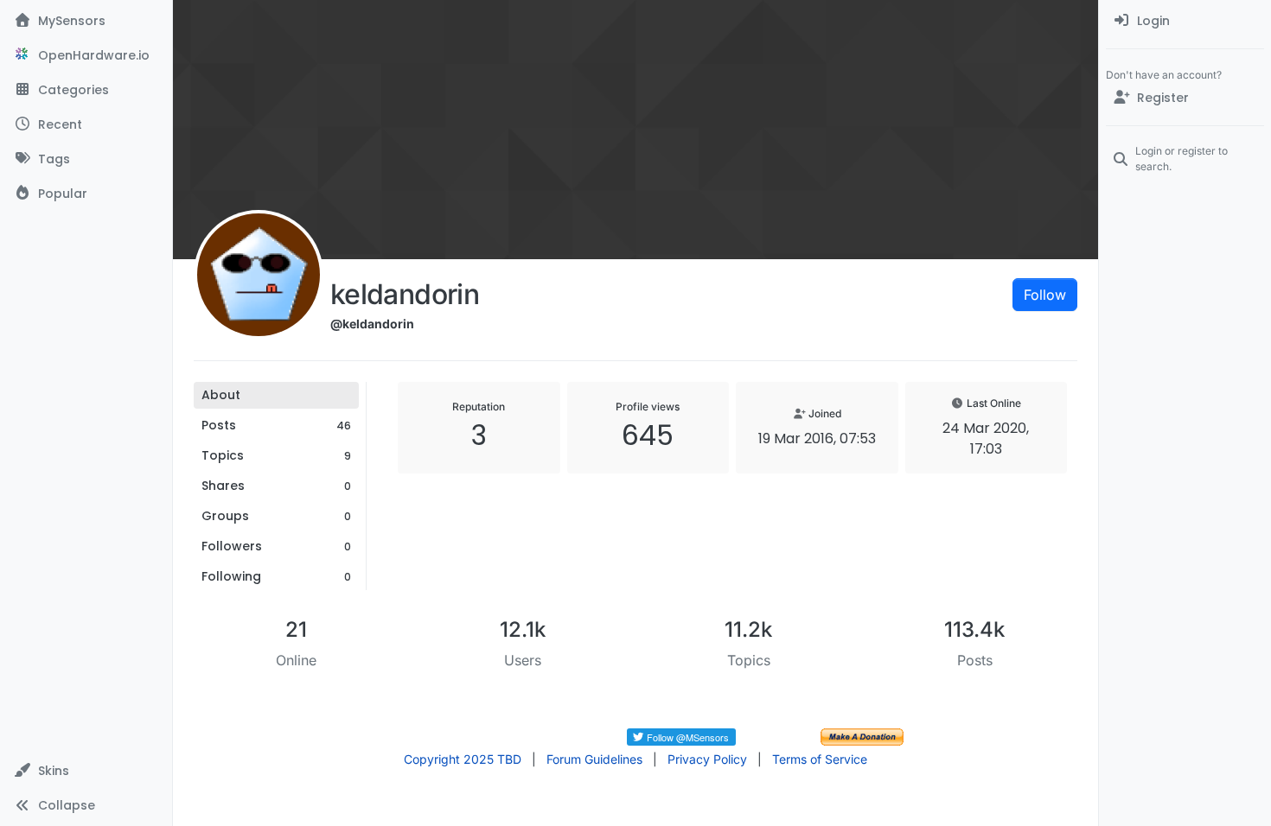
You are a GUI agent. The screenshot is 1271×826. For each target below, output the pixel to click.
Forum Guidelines (594, 759)
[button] (86, 771)
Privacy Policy (707, 759)
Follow (1045, 294)
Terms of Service (819, 759)
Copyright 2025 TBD (462, 759)
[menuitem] (1185, 21)
